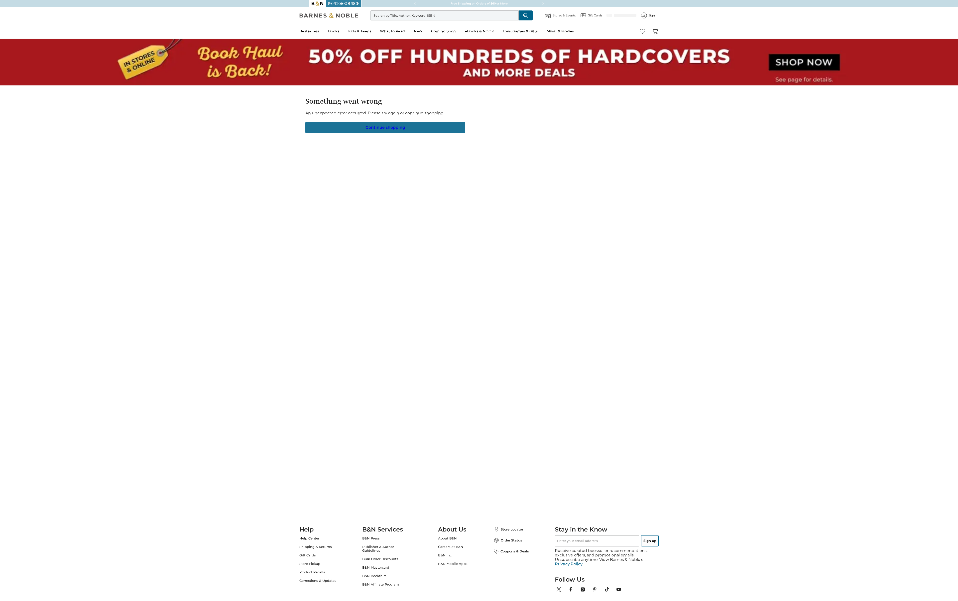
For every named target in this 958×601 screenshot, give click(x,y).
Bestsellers (319, 31)
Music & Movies (570, 31)
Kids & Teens (369, 31)
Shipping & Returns (325, 547)
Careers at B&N (450, 547)
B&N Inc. (445, 555)
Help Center (319, 538)
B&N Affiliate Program (385, 584)
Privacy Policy (569, 560)
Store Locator (507, 529)
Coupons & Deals (509, 551)
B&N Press (376, 538)
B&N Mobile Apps (453, 564)
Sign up (638, 541)
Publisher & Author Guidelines (383, 548)
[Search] (532, 15)
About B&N (447, 538)
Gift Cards (317, 555)
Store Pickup (319, 564)
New (428, 31)
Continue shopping (385, 127)
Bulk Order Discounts (385, 559)
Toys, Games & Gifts (530, 31)
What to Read (402, 31)
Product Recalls (322, 572)
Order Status (506, 540)
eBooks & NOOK (489, 31)
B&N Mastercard (380, 567)
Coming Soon (453, 31)
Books (343, 31)
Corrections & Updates (327, 581)
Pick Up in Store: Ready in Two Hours (479, 3)
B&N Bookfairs (379, 576)
